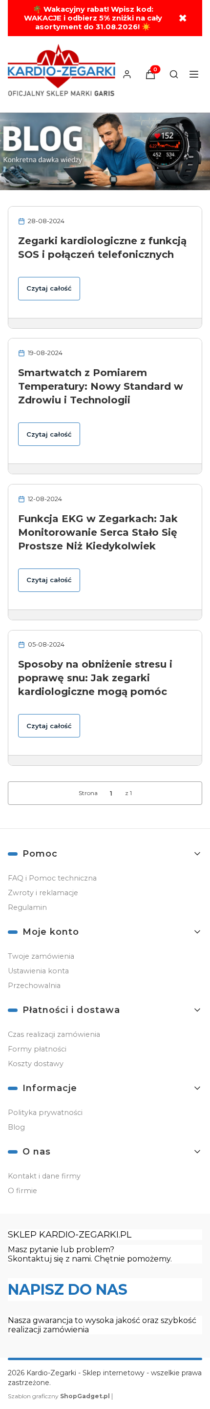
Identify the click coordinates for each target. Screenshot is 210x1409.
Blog (16, 1127)
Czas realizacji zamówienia (54, 1034)
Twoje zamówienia (41, 956)
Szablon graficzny (59, 1396)
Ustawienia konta (38, 971)
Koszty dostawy (35, 1063)
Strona (88, 793)
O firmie (22, 1190)
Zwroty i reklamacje (43, 892)
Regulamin (27, 907)
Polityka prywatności (45, 1112)
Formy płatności (37, 1049)
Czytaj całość (49, 288)
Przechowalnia (34, 985)
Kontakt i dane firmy (44, 1176)
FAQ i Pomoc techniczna (52, 878)
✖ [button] (182, 18)
